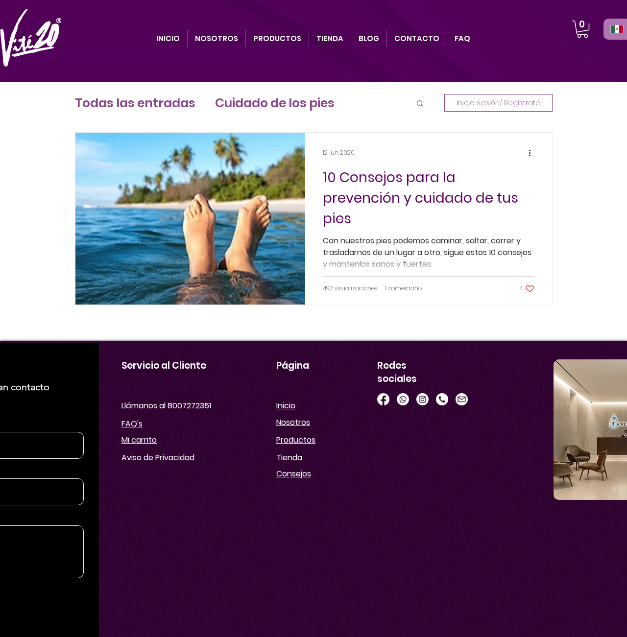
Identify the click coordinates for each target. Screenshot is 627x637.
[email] (462, 399)
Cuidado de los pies (275, 103)
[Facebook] (383, 399)
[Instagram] (422, 399)
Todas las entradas (135, 103)
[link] (582, 29)
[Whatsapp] (403, 399)
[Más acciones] (533, 153)
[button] (420, 104)
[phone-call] (442, 399)
